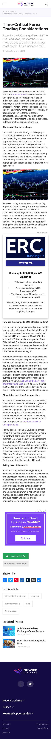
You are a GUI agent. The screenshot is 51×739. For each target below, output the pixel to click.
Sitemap (6, 732)
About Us (6, 724)
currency (35, 596)
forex (28, 604)
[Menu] (5, 4)
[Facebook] (21, 684)
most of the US (20, 94)
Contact (6, 728)
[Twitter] (30, 684)
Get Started (25, 263)
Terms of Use (42, 728)
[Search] (46, 4)
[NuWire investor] (25, 4)
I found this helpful (17, 556)
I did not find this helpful (17, 563)
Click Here (25, 538)
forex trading (10, 611)
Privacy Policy (42, 724)
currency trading (12, 604)
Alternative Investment (15, 596)
